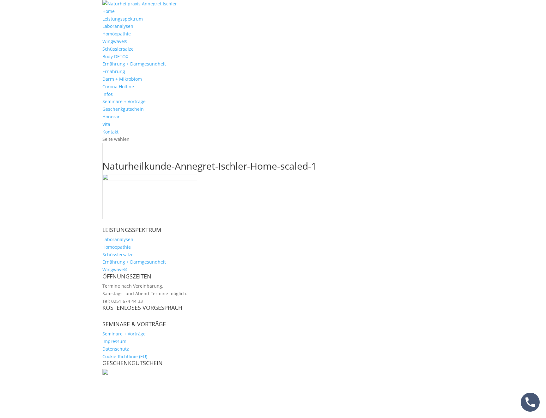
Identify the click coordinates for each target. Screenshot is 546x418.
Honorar (111, 117)
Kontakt (110, 132)
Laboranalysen (117, 26)
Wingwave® (115, 41)
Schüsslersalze (118, 49)
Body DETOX (115, 56)
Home (108, 11)
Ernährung (113, 71)
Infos (107, 94)
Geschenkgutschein (123, 109)
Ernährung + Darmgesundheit (134, 64)
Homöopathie (116, 34)
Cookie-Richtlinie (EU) (124, 356)
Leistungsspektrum (122, 19)
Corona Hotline (118, 87)
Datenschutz (115, 349)
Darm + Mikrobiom (122, 79)
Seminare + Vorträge (124, 101)
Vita (106, 124)
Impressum (114, 341)
